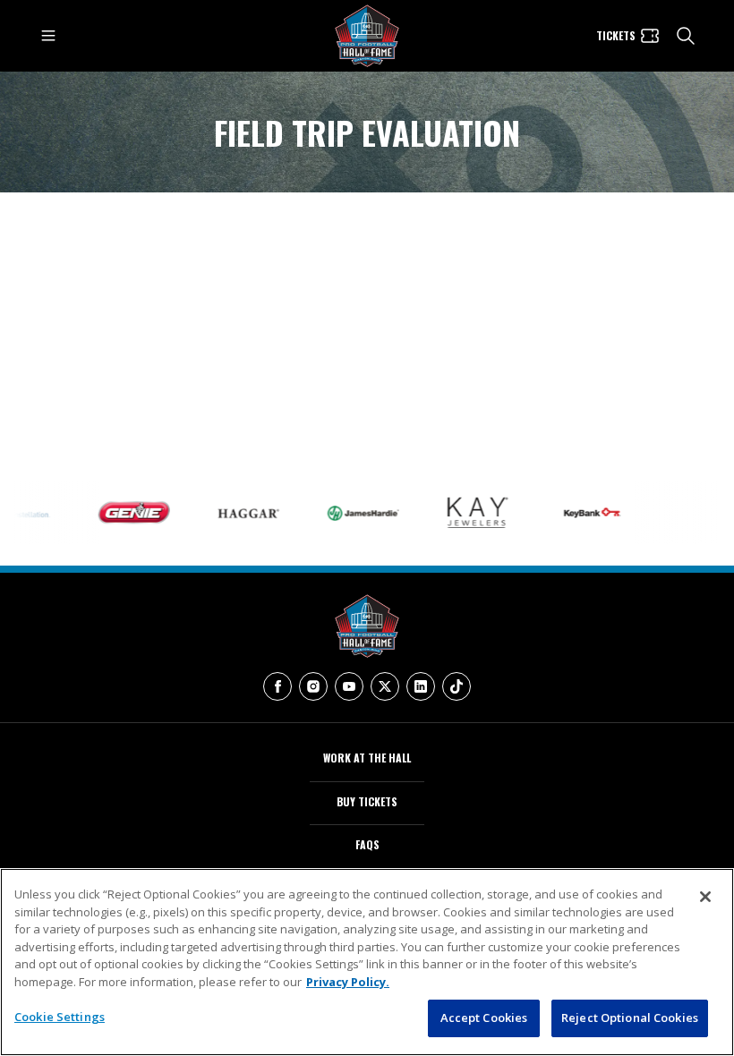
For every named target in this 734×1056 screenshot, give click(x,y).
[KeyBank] (583, 513)
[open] (48, 36)
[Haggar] (240, 512)
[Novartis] (698, 512)
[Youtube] (349, 686)
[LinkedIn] (420, 686)
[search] (685, 36)
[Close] (705, 896)
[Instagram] (313, 686)
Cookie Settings (59, 1017)
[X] (385, 686)
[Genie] (125, 512)
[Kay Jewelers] (469, 513)
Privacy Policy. (347, 982)
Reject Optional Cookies (629, 1017)
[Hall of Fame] (367, 626)
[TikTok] (456, 686)
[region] (367, 962)
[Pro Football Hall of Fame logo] (367, 36)
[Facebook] (277, 686)
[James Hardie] (354, 513)
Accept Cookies (484, 1017)
